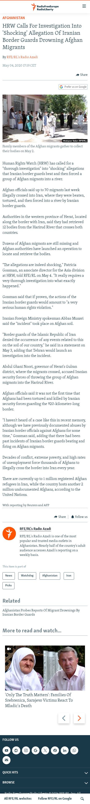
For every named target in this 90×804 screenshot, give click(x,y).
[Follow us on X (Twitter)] (45, 750)
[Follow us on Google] (36, 750)
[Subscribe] (6, 760)
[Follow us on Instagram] (26, 750)
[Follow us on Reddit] (16, 750)
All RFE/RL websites (18, 798)
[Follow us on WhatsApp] (74, 750)
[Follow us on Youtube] (6, 750)
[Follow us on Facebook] (55, 750)
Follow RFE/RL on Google (55, 798)
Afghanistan (14, 18)
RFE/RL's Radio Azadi (22, 57)
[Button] (82, 75)
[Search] (82, 799)
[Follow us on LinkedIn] (65, 750)
